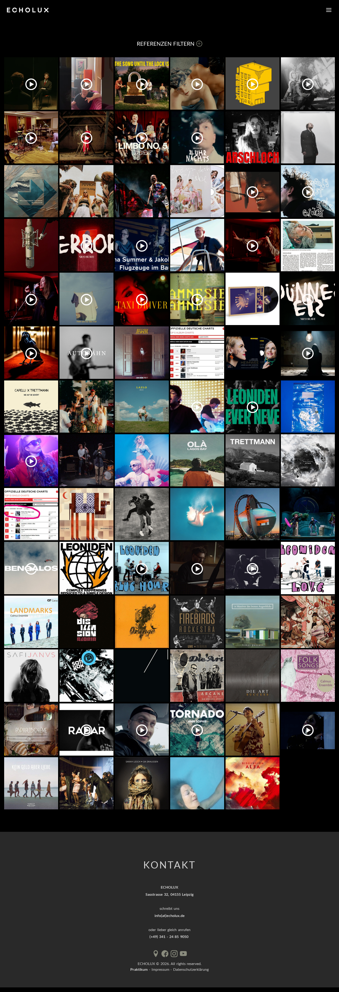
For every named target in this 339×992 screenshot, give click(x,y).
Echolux (29, 10)
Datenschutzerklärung (191, 969)
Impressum (160, 969)
